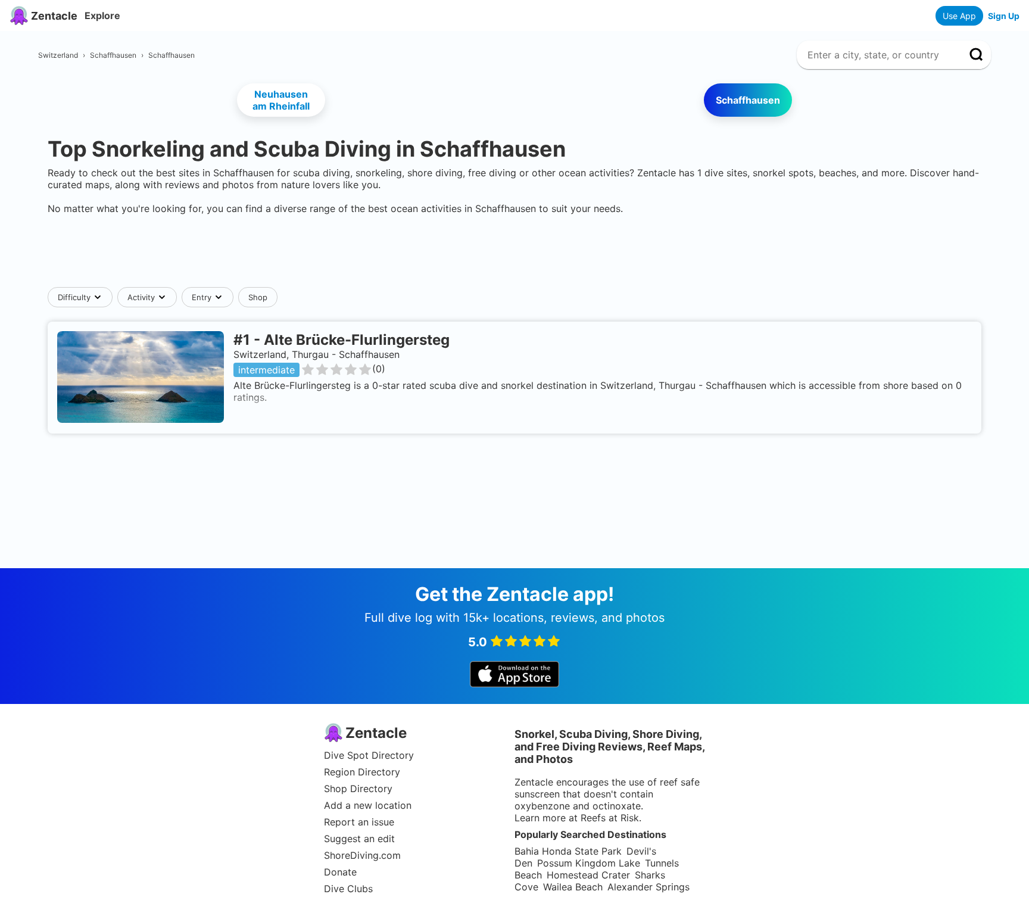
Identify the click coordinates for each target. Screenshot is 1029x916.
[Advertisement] (514, 251)
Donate (340, 872)
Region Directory (362, 772)
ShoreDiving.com (362, 855)
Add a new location (367, 805)
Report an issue (359, 822)
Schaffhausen (748, 100)
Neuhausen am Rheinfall (281, 100)
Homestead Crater (588, 875)
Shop (257, 297)
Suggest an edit (359, 839)
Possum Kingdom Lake (588, 863)
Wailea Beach (573, 887)
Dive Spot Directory (369, 755)
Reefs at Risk (610, 818)
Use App (959, 16)
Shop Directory (358, 789)
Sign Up (1003, 16)
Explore (102, 15)
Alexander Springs (648, 887)
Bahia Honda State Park (568, 851)
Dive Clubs (348, 889)
